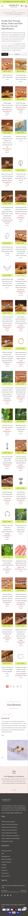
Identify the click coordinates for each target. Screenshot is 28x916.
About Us (3, 867)
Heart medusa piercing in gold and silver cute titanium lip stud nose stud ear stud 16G (21, 321)
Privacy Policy (4, 873)
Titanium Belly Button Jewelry (9, 833)
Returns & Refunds (6, 859)
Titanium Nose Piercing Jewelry (9, 824)
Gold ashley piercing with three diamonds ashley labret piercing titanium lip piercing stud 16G (20, 211)
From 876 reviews (14, 708)
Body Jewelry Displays (7, 841)
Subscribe (23, 890)
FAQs (2, 853)
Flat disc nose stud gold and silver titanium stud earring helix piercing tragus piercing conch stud (7, 356)
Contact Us (4, 870)
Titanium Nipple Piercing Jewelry (10, 835)
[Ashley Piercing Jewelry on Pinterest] (7, 895)
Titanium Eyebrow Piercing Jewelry (10, 838)
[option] (14, 736)
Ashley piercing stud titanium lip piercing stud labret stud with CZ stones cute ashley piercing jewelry (20, 598)
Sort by (11, 54)
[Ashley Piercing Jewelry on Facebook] (2, 895)
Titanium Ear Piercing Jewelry (9, 827)
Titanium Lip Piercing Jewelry (9, 830)
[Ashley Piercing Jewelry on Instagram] (10, 895)
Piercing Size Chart (6, 850)
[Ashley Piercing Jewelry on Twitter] (4, 895)
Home (13, 11)
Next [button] (2, 757)
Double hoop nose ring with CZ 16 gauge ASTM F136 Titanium (20, 105)
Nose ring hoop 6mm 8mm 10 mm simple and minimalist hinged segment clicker (20, 356)
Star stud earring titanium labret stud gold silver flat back (21, 77)
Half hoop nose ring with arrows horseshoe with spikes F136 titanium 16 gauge (7, 529)
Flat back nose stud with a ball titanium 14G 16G (7, 427)
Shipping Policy (5, 856)
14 (17, 686)
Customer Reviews (6, 862)
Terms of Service (5, 876)
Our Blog (3, 864)
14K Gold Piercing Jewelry (8, 821)
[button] (23, 6)
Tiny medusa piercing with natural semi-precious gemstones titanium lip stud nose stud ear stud (7, 321)
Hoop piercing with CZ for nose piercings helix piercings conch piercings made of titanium (20, 461)
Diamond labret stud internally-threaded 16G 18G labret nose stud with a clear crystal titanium (20, 392)
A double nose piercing (7, 44)
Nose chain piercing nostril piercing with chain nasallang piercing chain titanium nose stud (21, 251)
